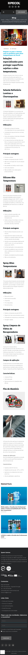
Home (2, 19)
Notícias (14, 48)
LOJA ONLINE (21, 12)
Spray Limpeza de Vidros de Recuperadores (11, 328)
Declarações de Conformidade (9, 610)
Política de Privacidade (7, 601)
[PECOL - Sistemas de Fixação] (14, 3)
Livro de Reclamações (7, 606)
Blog (7, 19)
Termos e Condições (7, 603)
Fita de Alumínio (11, 389)
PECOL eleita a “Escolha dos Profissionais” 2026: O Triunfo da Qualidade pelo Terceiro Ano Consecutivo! (13, 508)
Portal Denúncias (6, 608)
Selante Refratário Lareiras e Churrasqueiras (12, 93)
